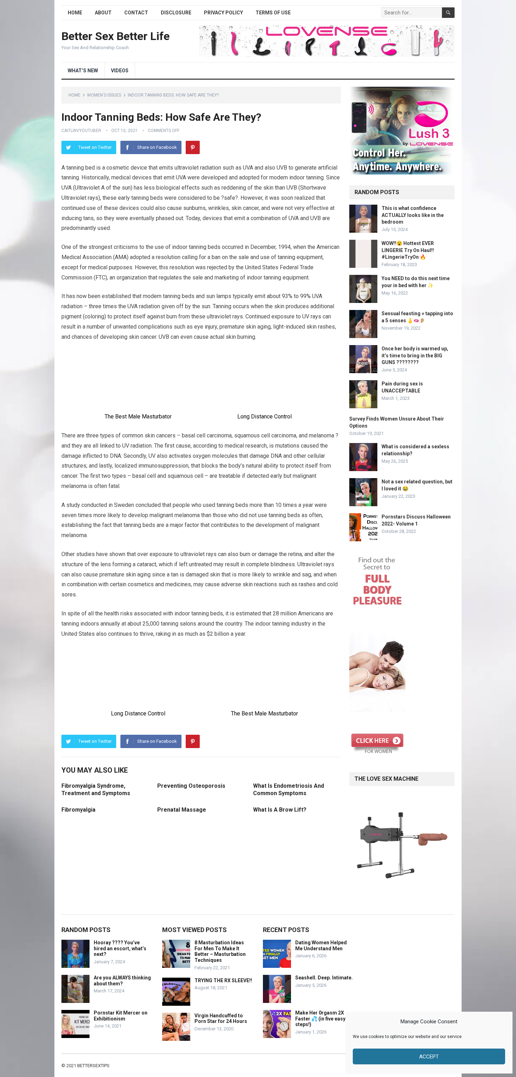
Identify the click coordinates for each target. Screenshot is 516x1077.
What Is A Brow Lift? (279, 809)
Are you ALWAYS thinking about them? (122, 980)
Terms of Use (273, 12)
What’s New (83, 70)
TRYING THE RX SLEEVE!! (223, 980)
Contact (136, 12)
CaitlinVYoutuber (81, 130)
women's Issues (104, 95)
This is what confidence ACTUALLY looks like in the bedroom (413, 214)
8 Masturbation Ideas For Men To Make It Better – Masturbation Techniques (220, 951)
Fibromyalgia (78, 809)
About (103, 12)
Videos (119, 70)
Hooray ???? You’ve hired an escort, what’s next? (120, 948)
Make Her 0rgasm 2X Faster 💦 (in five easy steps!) (320, 1019)
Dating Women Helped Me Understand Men (321, 945)
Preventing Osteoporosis (191, 785)
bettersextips (93, 1065)
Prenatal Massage (181, 809)
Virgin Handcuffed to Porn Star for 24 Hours (220, 1018)
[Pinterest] (193, 147)
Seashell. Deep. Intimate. (324, 977)
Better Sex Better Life (115, 36)
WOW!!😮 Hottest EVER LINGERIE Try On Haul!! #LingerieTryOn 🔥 (408, 249)
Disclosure (176, 12)
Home (75, 12)
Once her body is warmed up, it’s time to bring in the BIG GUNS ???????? (415, 355)
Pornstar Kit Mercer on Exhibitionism (120, 1016)
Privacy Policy (223, 12)
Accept (429, 1056)
